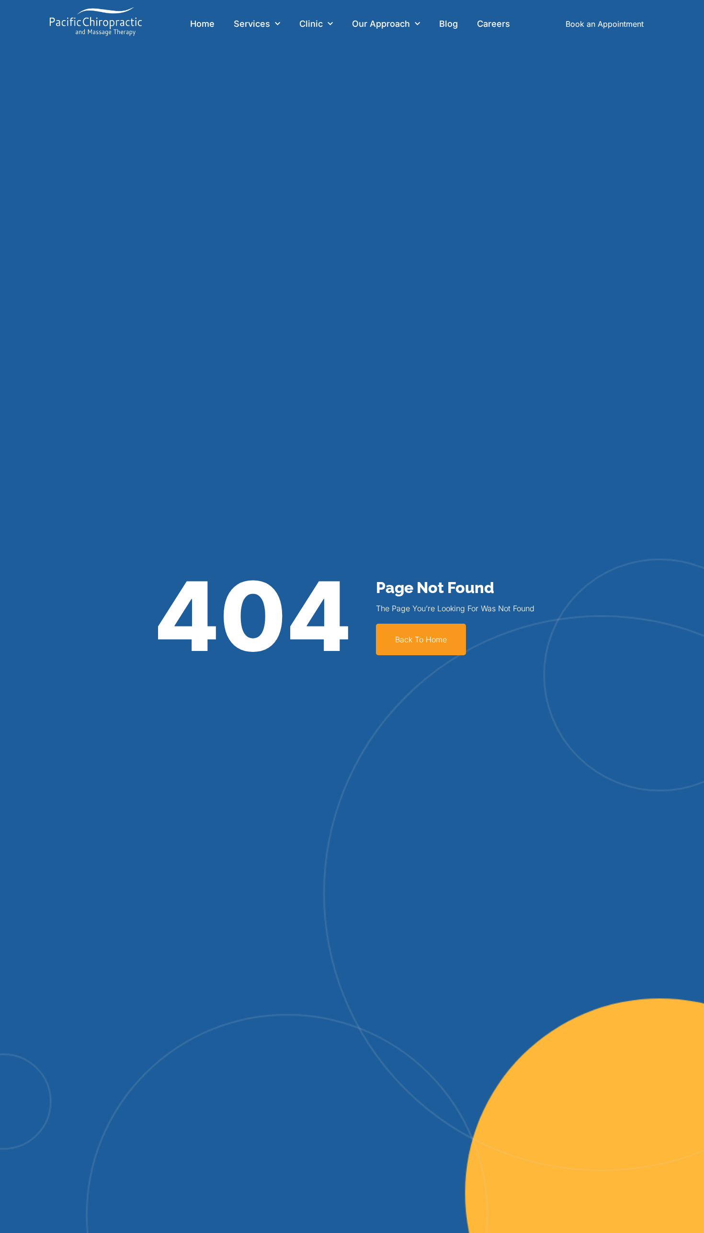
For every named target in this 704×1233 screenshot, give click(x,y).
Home (202, 24)
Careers (493, 24)
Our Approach (381, 24)
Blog (448, 24)
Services (252, 24)
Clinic (311, 24)
